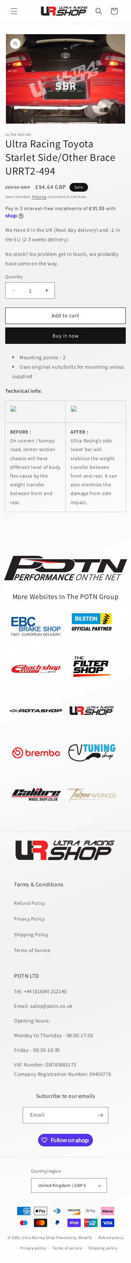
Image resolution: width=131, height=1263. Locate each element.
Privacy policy (33, 1248)
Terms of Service (32, 950)
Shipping (39, 196)
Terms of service (67, 1248)
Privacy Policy (29, 919)
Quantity (14, 277)
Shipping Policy (31, 934)
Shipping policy (102, 1248)
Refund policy (111, 1237)
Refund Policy (29, 903)
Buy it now (65, 335)
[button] (14, 11)
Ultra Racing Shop (38, 1237)
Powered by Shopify (74, 1237)
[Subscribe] (100, 1115)
